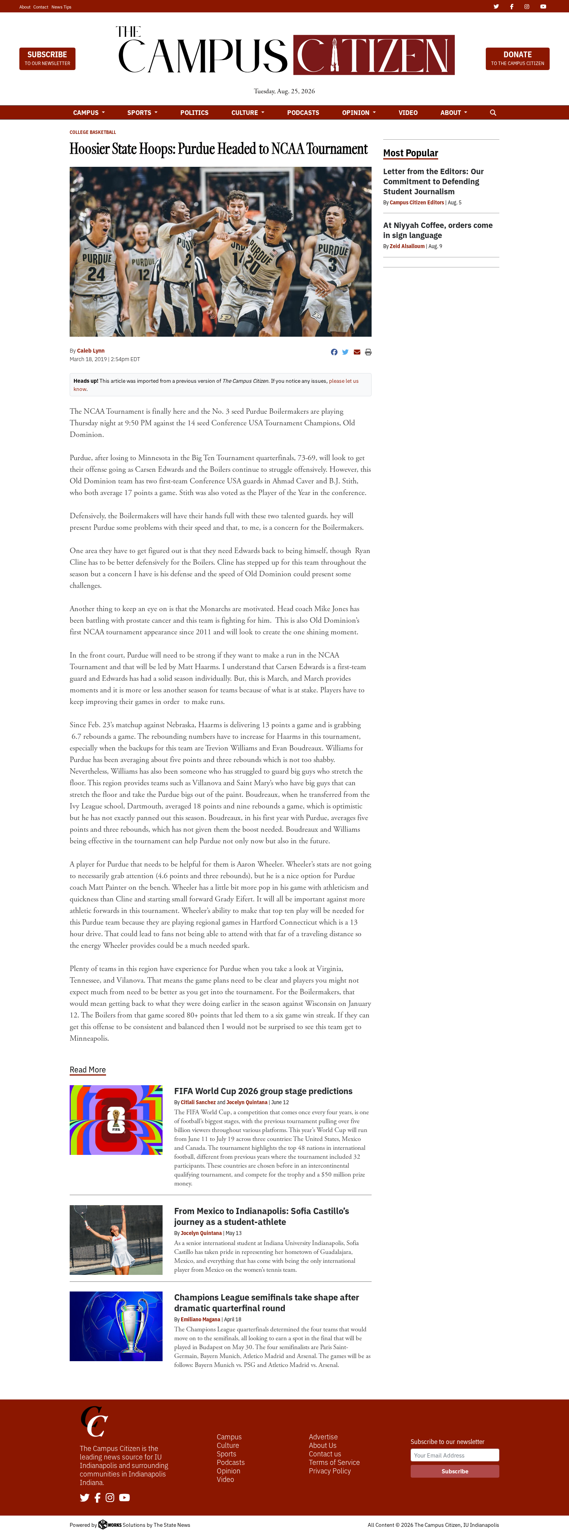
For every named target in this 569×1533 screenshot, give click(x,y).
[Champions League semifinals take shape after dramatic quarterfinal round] (116, 1326)
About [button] (451, 112)
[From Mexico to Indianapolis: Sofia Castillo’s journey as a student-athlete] (116, 1240)
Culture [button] (245, 112)
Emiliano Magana (200, 1319)
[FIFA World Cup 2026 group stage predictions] (116, 1120)
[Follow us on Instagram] (110, 1498)
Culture (228, 1445)
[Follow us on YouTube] (124, 1498)
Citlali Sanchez (198, 1102)
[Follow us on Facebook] (97, 1498)
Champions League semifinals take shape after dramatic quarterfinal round (266, 1302)
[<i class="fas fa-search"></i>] (493, 112)
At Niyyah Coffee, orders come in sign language (438, 229)
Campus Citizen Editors (417, 202)
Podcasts (303, 112)
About (25, 6)
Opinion (228, 1470)
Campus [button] (86, 112)
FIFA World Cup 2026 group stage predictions (263, 1090)
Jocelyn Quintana (246, 1102)
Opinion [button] (356, 112)
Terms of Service (334, 1462)
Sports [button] (140, 112)
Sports (227, 1453)
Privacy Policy (330, 1470)
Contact (40, 6)
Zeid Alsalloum (407, 246)
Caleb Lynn (91, 350)
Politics (194, 112)
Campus (229, 1436)
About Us (323, 1445)
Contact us (325, 1453)
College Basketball (93, 131)
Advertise (323, 1436)
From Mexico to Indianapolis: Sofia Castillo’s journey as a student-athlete (261, 1215)
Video (408, 112)
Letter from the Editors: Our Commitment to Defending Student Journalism (433, 181)
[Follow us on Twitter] (85, 1498)
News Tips (61, 6)
